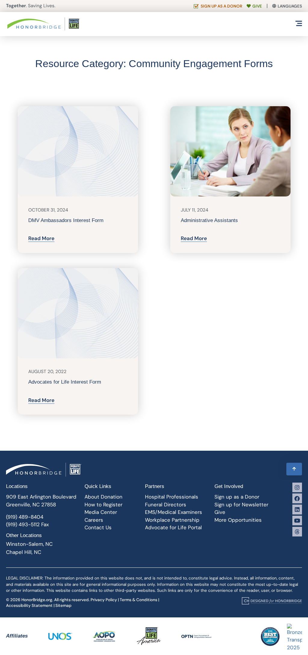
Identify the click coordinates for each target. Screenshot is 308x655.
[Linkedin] (297, 509)
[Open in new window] (272, 601)
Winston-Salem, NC (29, 544)
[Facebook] (297, 498)
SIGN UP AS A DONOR (221, 6)
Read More (41, 238)
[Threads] (297, 531)
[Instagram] (297, 487)
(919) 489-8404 (24, 517)
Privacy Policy (104, 599)
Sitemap (63, 605)
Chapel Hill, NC (23, 552)
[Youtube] (297, 520)
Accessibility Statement (29, 605)
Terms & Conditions (138, 599)
